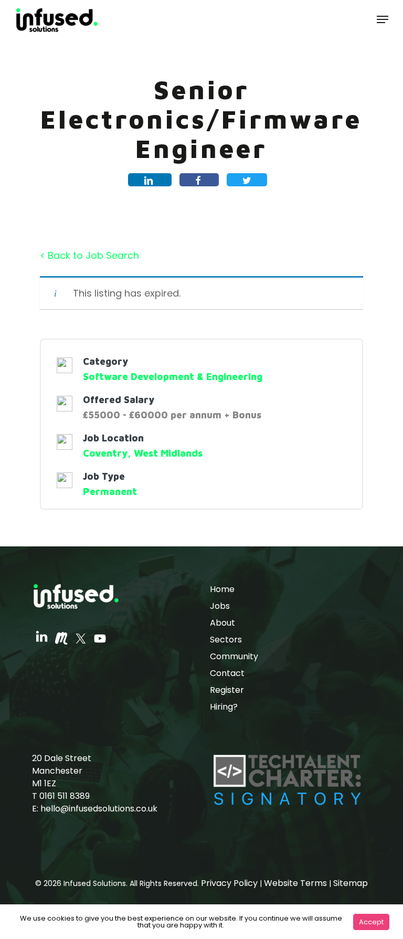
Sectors (226, 640)
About (222, 623)
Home (222, 589)
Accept (371, 922)
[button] (382, 19)
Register (227, 690)
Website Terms (295, 883)
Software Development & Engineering (172, 376)
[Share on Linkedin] (150, 179)
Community (234, 656)
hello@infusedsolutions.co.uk (98, 809)
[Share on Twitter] (247, 179)
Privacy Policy (229, 883)
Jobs (220, 606)
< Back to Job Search (89, 255)
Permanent (110, 491)
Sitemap (350, 883)
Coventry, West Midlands (143, 453)
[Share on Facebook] (199, 179)
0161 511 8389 (64, 796)
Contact (227, 673)
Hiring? (224, 707)
